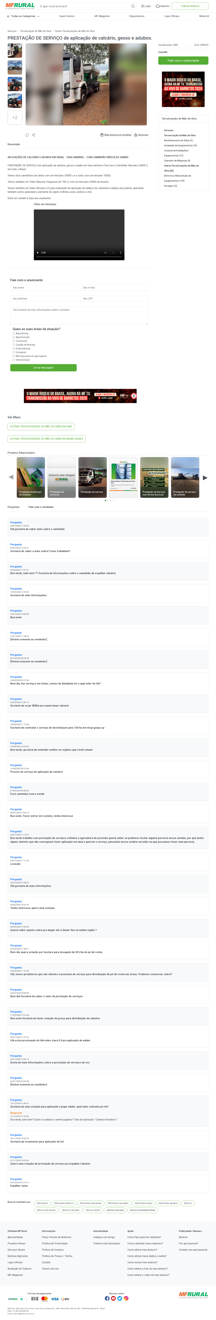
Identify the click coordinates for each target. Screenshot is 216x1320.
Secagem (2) (170, 186)
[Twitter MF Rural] (120, 1298)
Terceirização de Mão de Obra (35, 31)
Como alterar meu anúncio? (142, 1249)
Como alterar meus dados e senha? (147, 1256)
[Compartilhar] (34, 135)
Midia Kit (204, 16)
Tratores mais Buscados (106, 1243)
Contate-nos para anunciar (193, 1249)
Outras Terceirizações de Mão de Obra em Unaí (41, 426)
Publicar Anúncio (190, 6)
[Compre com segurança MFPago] (13, 1299)
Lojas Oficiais (171, 16)
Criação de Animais (25, 344)
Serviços (12, 31)
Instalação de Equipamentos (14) (180, 145)
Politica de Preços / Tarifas (57, 1256)
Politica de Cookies (53, 1249)
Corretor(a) (21, 341)
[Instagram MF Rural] (126, 1298)
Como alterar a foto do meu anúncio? (147, 1268)
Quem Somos (66, 16)
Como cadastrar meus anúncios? (145, 1243)
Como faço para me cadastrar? (144, 1237)
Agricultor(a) (22, 333)
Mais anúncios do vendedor (118, 135)
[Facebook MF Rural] (107, 1298)
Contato (46, 1262)
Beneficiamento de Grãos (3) (178, 140)
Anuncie (183, 1237)
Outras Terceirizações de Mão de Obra (75, 31)
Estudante (21, 352)
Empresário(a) (23, 348)
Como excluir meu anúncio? (142, 1262)
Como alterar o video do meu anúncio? (148, 1274)
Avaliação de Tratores (19, 1268)
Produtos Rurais (16, 1243)
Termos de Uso (50, 1268)
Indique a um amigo (104, 1237)
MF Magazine (102, 16)
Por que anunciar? (188, 1243)
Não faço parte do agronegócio (31, 356)
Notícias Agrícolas (18, 1256)
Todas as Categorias (23, 16)
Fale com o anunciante (183, 60)
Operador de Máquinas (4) (177, 160)
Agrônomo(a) (22, 337)
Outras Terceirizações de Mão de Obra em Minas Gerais (46, 438)
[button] (133, 6)
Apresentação (15, 1237)
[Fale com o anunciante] (27, 135)
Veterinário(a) (23, 360)
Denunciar (143, 135)
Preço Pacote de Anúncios (56, 1237)
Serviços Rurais (16, 1249)
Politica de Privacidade (55, 1243)
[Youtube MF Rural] (113, 1298)
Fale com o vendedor (41, 507)
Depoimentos (136, 16)
